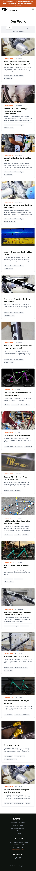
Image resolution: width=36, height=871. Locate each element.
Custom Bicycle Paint (18, 825)
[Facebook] (16, 858)
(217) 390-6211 (18, 847)
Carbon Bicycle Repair (18, 822)
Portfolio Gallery (18, 31)
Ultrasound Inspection (18, 828)
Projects (17, 28)
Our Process (18, 831)
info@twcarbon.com (18, 849)
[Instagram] (20, 858)
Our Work (18, 833)
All (9, 28)
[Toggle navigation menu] (33, 9)
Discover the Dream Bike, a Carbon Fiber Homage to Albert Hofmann (18, 3)
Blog (26, 28)
